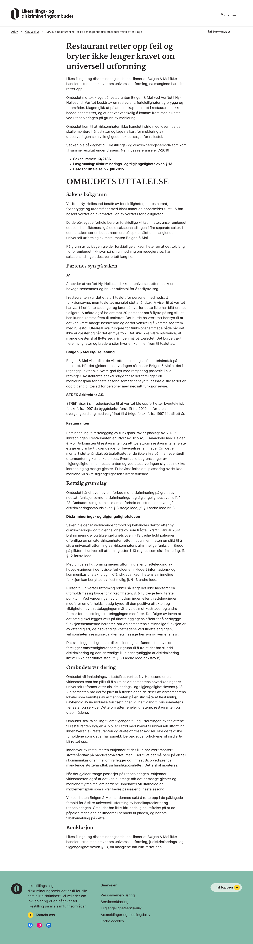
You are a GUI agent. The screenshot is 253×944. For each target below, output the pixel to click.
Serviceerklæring (114, 902)
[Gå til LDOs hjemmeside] (42, 18)
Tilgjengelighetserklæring (121, 908)
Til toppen (224, 887)
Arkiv (14, 31)
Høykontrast (221, 31)
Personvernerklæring (118, 895)
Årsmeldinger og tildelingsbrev (125, 915)
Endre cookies (112, 921)
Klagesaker (32, 31)
